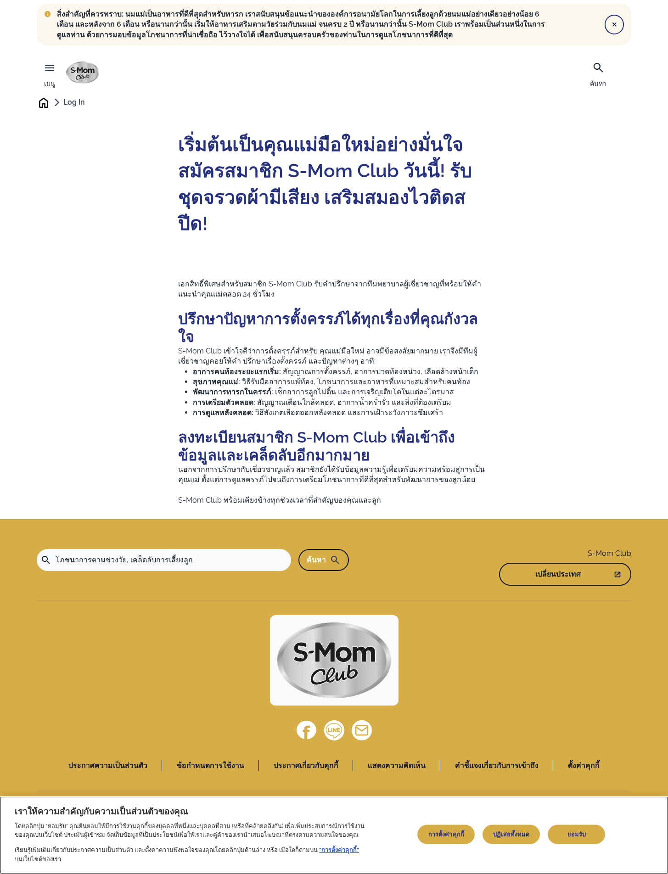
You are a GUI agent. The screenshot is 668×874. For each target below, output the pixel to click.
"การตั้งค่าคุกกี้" (339, 849)
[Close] (614, 24)
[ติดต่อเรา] (362, 730)
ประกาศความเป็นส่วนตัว (107, 765)
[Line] (334, 730)
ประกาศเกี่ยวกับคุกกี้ (306, 765)
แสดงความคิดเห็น (397, 765)
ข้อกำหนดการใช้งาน (210, 765)
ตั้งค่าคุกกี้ (584, 765)
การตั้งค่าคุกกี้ (446, 834)
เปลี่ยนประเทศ (558, 574)
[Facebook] (307, 730)
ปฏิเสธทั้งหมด (511, 834)
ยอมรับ (576, 834)
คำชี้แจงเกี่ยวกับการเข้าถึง (497, 765)
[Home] (82, 73)
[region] (334, 835)
